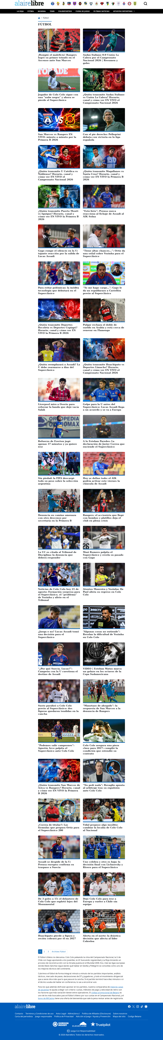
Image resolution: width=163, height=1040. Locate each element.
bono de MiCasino (46, 998)
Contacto (19, 1013)
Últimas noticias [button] (101, 11)
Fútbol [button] (30, 11)
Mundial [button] (42, 11)
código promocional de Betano (105, 992)
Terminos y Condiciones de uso (40, 1013)
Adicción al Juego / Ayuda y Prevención (93, 1016)
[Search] (145, 3)
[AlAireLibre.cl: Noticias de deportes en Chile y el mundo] (25, 1006)
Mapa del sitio (119, 1016)
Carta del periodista (24, 1016)
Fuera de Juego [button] (83, 11)
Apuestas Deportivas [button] (122, 11)
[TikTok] (142, 1006)
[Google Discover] (146, 1006)
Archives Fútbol (59, 951)
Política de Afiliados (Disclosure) (96, 1013)
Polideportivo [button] (65, 11)
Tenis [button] (52, 11)
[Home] (30, 3)
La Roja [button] (20, 11)
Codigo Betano (134, 1016)
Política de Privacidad (64, 1016)
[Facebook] (129, 1006)
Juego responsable (43, 1016)
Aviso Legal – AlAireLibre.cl (68, 1013)
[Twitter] (133, 1006)
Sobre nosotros (120, 1013)
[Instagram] (138, 1006)
